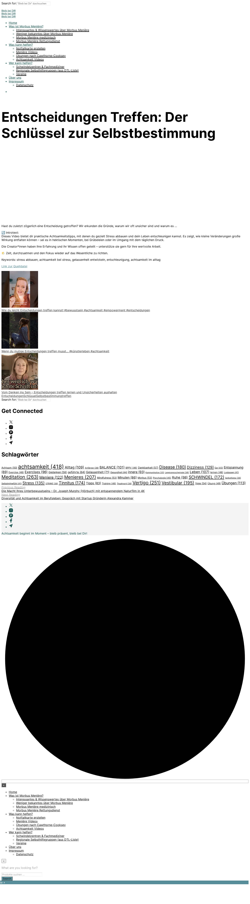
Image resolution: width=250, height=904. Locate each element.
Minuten (127, 477)
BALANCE (112, 467)
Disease (172, 467)
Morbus (145, 477)
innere (136, 472)
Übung (214, 483)
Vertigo (147, 482)
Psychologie (162, 477)
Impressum (16, 81)
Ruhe (180, 477)
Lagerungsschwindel (177, 472)
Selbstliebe (233, 478)
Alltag (74, 467)
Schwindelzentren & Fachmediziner (40, 66)
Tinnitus (72, 482)
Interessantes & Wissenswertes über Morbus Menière (52, 30)
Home (13, 23)
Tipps (93, 483)
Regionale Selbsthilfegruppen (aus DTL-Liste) (47, 70)
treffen (66, 396)
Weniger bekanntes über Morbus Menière (44, 34)
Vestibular (178, 482)
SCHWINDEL (206, 477)
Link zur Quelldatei (14, 266)
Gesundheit (118, 472)
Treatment (124, 483)
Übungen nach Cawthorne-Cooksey (41, 55)
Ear (219, 467)
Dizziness (200, 467)
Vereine (21, 74)
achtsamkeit (41, 466)
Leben (199, 472)
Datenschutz (24, 85)
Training (109, 483)
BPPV (131, 467)
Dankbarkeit (148, 467)
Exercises (36, 472)
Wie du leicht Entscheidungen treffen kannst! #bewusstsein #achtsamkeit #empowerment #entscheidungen (75, 310)
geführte (76, 472)
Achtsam (9, 467)
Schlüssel (29, 396)
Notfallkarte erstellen (30, 48)
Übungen (234, 483)
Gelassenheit (97, 472)
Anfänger (92, 468)
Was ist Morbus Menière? (26, 26)
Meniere (51, 477)
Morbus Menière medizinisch (36, 37)
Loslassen (231, 472)
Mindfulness (107, 477)
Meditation (19, 477)
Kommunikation (154, 472)
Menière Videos (27, 52)
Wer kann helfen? (20, 63)
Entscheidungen (12, 396)
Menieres (80, 477)
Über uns (15, 77)
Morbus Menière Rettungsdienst (38, 41)
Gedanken (57, 472)
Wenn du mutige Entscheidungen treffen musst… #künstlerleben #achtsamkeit (55, 351)
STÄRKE (52, 483)
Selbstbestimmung (49, 396)
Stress (34, 483)
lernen (216, 472)
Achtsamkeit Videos (30, 59)
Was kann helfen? (21, 45)
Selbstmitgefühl (11, 483)
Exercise (16, 472)
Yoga (201, 483)
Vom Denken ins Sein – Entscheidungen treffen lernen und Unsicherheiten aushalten (59, 392)
